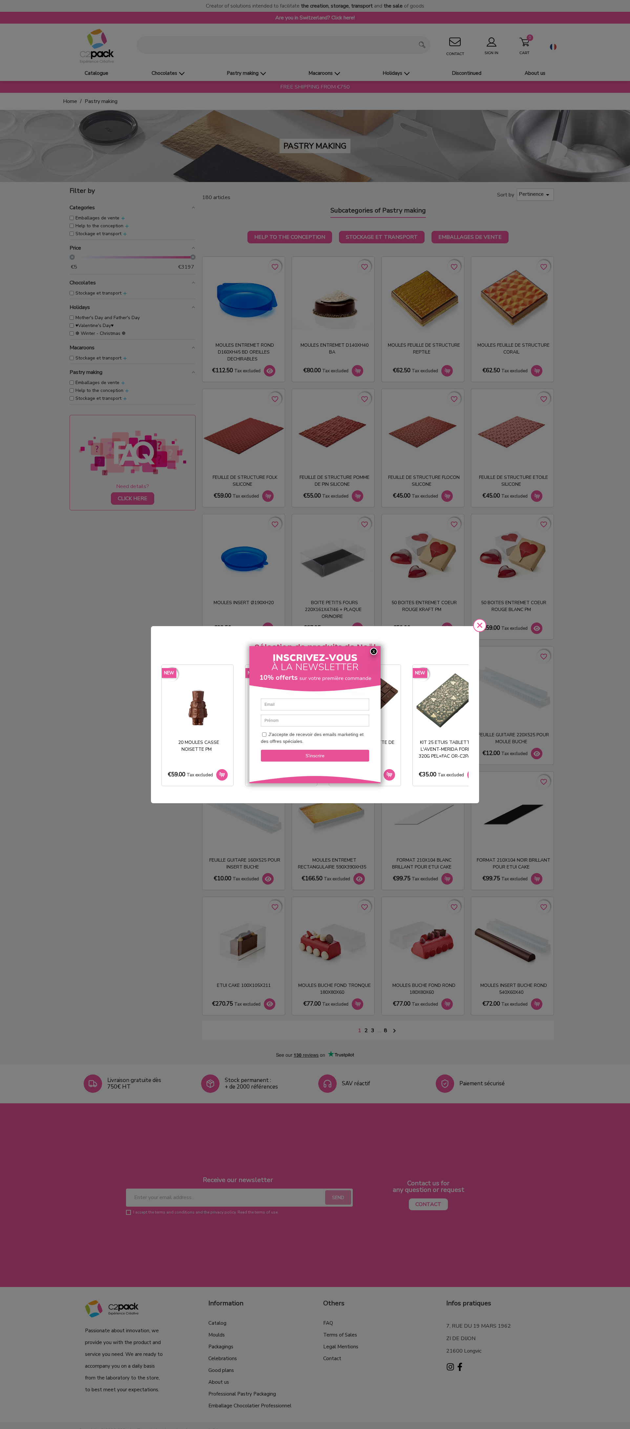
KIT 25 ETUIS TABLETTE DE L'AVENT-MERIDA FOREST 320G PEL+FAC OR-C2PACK (449, 749)
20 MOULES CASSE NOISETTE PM (198, 745)
